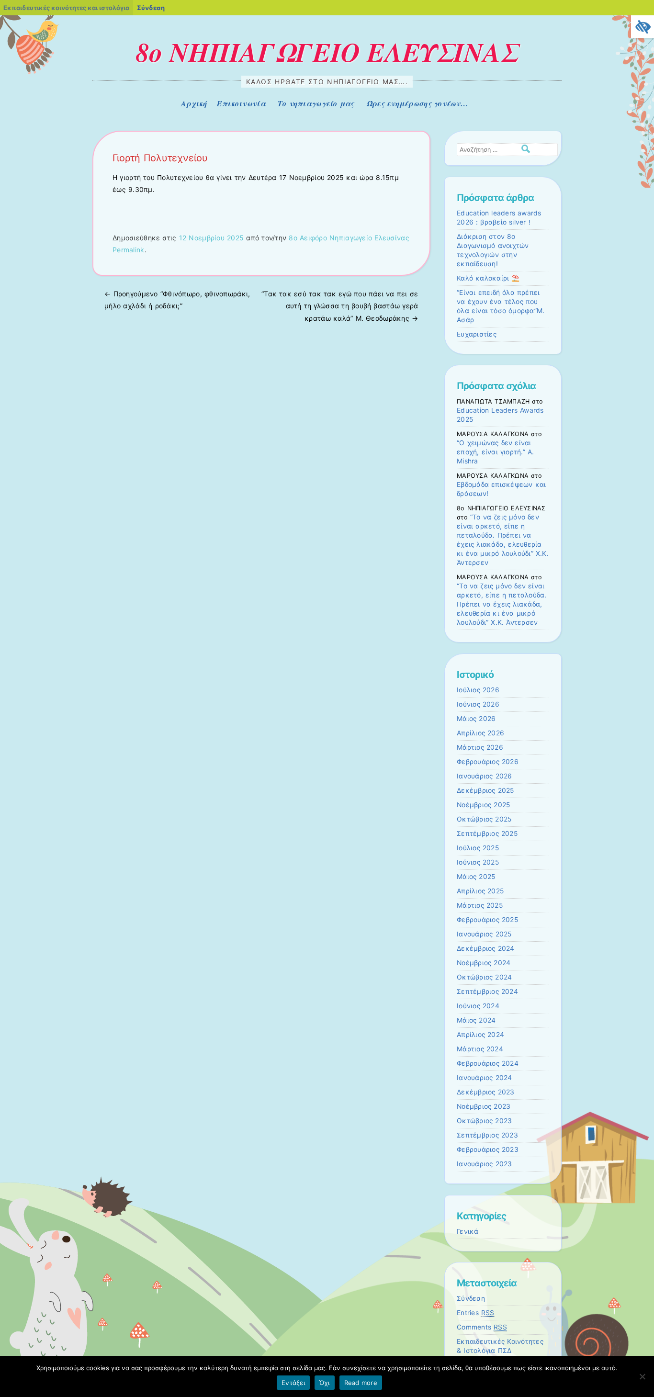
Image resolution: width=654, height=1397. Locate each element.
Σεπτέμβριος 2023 (487, 1135)
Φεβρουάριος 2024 (488, 1063)
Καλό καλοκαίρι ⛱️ (488, 278)
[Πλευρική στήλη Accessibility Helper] (642, 26)
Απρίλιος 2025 (480, 891)
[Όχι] (642, 1376)
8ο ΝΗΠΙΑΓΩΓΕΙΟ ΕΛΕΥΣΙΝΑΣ (327, 51)
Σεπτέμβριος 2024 (487, 991)
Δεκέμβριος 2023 (486, 1092)
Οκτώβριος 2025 (484, 819)
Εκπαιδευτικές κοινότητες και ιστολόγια (66, 7)
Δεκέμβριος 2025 (485, 790)
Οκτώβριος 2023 (484, 1121)
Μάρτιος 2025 (480, 905)
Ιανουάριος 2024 (484, 1078)
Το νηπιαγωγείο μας (316, 103)
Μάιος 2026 (476, 718)
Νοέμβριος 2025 (483, 805)
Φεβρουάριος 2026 (488, 762)
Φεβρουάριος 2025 (487, 920)
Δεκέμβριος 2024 (486, 948)
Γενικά (468, 1231)
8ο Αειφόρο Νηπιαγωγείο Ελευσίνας (349, 238)
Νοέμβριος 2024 (483, 963)
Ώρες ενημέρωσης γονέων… (417, 103)
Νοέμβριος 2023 (483, 1106)
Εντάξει (293, 1382)
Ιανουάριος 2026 (484, 776)
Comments (482, 1327)
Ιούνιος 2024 (478, 1006)
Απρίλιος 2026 (480, 733)
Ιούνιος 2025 (478, 862)
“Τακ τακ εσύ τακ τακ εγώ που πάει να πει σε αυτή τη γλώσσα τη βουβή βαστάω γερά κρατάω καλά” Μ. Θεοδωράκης (339, 306)
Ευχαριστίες (476, 334)
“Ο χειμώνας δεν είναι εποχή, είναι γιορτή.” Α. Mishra (495, 452)
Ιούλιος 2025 (478, 848)
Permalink (129, 250)
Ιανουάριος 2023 (484, 1164)
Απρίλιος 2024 (480, 1034)
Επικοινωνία (241, 103)
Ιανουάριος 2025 (484, 934)
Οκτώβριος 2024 (484, 977)
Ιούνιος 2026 (478, 704)
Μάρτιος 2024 (480, 1049)
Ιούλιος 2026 (478, 690)
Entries (476, 1313)
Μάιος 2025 (476, 876)
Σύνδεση (471, 1298)
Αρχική (194, 103)
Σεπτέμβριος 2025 (487, 833)
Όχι (324, 1382)
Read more (360, 1382)
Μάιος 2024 (476, 1020)
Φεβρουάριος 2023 (488, 1149)
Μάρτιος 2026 (480, 747)
